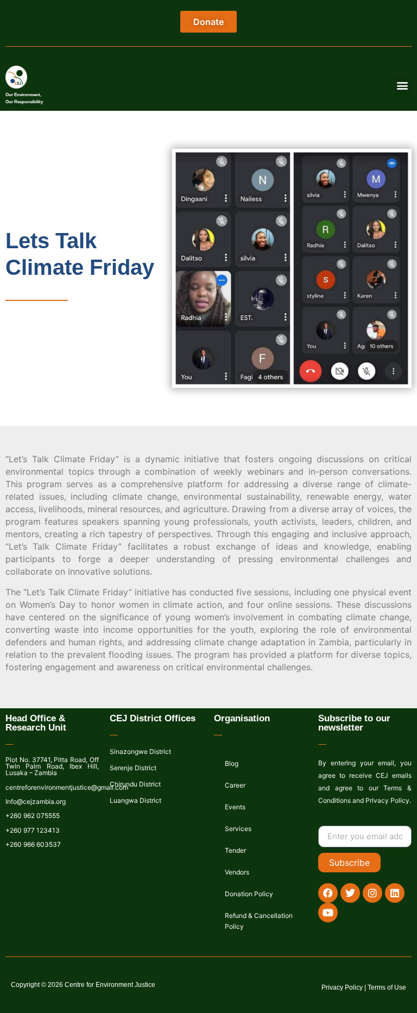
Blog (231, 763)
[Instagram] (372, 893)
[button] (403, 86)
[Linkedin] (395, 893)
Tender (235, 850)
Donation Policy (249, 894)
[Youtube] (328, 912)
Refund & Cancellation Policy (259, 920)
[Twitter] (350, 893)
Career (235, 785)
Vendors (237, 872)
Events (235, 807)
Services (238, 829)
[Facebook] (328, 893)
